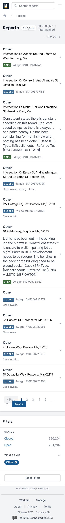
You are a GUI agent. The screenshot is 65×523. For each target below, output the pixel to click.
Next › (19, 404)
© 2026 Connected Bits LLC (36, 517)
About (17, 506)
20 (8, 404)
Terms (47, 506)
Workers (24, 500)
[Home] (4, 16)
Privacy (32, 506)
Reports (21, 15)
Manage (41, 500)
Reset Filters (32, 477)
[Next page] (59, 36)
